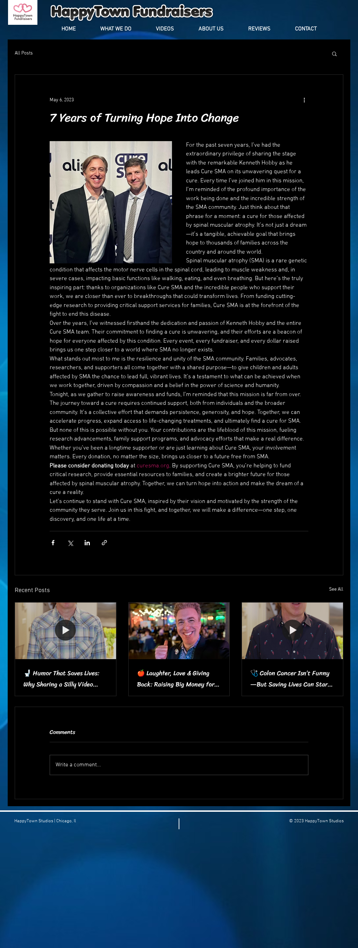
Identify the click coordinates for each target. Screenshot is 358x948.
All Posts (24, 53)
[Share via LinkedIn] (87, 542)
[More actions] (304, 100)
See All (336, 589)
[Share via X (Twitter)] (70, 542)
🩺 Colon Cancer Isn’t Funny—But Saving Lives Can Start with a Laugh (290, 679)
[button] (334, 53)
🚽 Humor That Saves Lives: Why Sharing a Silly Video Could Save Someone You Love (64, 679)
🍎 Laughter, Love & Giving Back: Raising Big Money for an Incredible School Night (175, 679)
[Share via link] (104, 542)
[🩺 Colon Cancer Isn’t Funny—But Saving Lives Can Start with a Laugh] (292, 631)
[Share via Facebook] (53, 542)
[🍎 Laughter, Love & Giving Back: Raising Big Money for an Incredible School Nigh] (179, 631)
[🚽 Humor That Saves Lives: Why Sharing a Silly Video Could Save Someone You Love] (65, 631)
